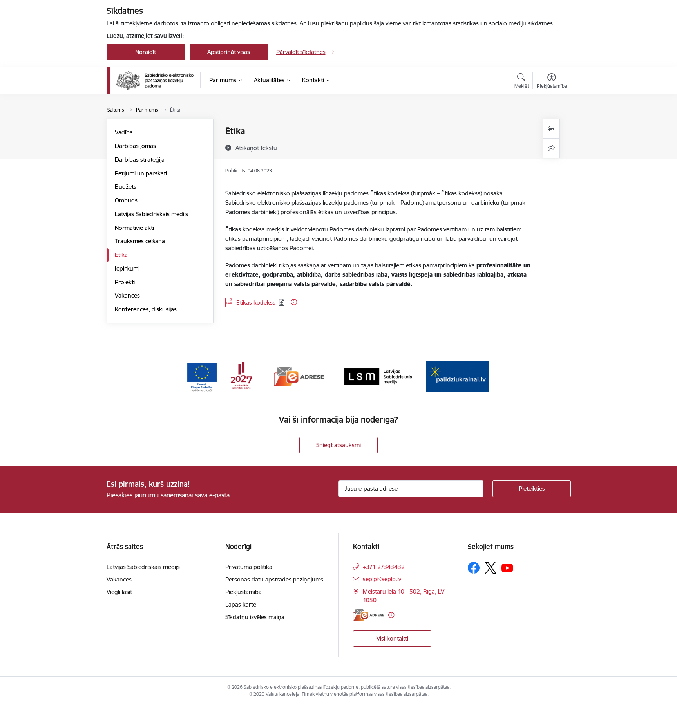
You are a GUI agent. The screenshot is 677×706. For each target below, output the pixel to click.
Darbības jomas (135, 146)
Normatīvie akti (134, 227)
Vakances (127, 295)
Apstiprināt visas (228, 52)
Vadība (124, 132)
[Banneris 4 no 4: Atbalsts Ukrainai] (457, 376)
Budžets (125, 186)
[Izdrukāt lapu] (551, 128)
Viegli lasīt (119, 592)
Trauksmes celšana (140, 241)
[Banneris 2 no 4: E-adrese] (299, 376)
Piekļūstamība (243, 592)
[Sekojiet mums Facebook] (474, 568)
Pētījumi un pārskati (141, 173)
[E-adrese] (368, 614)
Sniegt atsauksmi (338, 445)
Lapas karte (240, 604)
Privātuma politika (248, 567)
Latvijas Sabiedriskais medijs (151, 214)
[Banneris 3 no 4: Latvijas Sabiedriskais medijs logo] (378, 376)
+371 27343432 (384, 567)
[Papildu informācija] (294, 302)
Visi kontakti (392, 638)
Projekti (125, 282)
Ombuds (126, 200)
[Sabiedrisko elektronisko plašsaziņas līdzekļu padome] (155, 80)
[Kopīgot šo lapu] (551, 148)
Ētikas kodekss (255, 302)
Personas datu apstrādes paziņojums (274, 579)
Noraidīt (145, 52)
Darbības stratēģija (140, 159)
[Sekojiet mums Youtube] (507, 567)
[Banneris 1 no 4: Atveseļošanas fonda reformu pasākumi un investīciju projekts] (219, 376)
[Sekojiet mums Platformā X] (490, 568)
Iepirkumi (127, 268)
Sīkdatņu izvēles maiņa (254, 617)
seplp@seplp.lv (382, 579)
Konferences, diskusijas (146, 309)
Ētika (121, 254)
